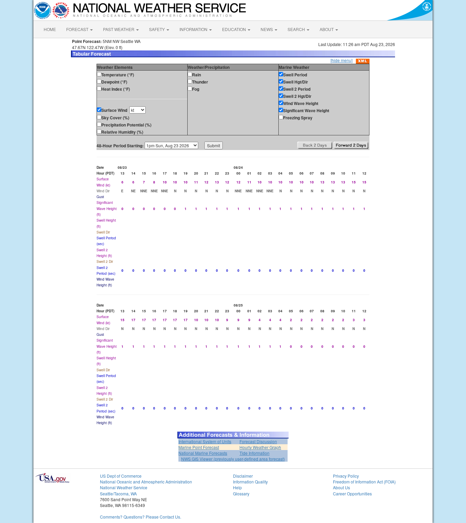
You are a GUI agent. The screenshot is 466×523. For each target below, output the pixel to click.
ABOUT (327, 29)
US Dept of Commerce (121, 476)
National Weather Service (123, 487)
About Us (341, 487)
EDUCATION (234, 29)
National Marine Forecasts (202, 453)
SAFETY (157, 29)
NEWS (267, 29)
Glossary (241, 493)
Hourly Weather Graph (260, 447)
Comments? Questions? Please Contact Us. (140, 517)
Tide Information (254, 453)
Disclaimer (243, 476)
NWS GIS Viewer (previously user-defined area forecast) (233, 459)
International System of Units (204, 441)
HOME (50, 29)
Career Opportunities (352, 493)
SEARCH (297, 29)
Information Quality (250, 481)
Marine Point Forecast (198, 447)
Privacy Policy (346, 476)
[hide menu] (341, 60)
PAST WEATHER (119, 29)
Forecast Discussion (258, 441)
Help (237, 487)
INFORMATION (193, 29)
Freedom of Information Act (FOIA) (364, 481)
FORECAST (77, 29)
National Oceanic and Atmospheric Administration (146, 481)
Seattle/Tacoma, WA (118, 493)
